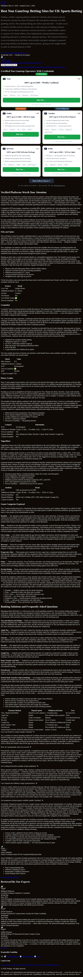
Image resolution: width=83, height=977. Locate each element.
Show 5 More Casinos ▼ (41, 181)
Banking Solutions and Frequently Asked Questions (48, 67)
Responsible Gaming (52, 965)
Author (3, 4)
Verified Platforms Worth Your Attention (15, 67)
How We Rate (39, 965)
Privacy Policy (6, 965)
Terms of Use (15, 965)
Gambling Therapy (11, 956)
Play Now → (41, 100)
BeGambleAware (27, 956)
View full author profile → (10, 877)
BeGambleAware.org (59, 185)
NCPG (37, 956)
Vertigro (3, 2)
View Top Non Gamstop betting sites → (14, 53)
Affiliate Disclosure (27, 965)
